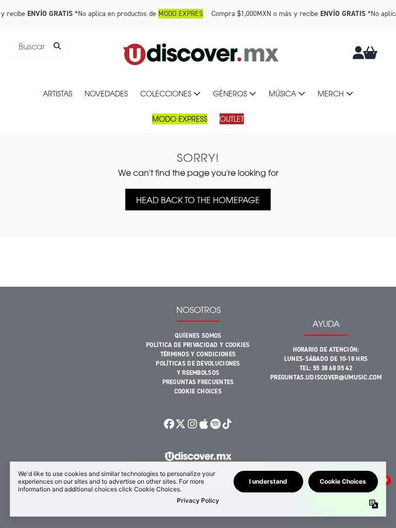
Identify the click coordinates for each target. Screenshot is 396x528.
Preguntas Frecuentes (198, 382)
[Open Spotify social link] (215, 423)
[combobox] (40, 46)
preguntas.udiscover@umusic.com (326, 377)
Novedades (106, 93)
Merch (331, 93)
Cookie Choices (198, 391)
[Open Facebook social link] (169, 423)
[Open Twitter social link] (180, 423)
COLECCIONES (165, 93)
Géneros (230, 93)
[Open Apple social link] (203, 423)
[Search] (57, 46)
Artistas (57, 93)
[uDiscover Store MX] (201, 53)
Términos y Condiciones (198, 354)
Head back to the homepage (198, 199)
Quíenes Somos (198, 336)
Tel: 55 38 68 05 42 (326, 368)
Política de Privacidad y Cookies (198, 345)
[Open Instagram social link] (192, 423)
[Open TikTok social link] (227, 423)
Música (282, 93)
